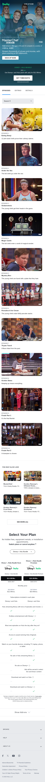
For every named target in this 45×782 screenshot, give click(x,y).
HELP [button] (5, 738)
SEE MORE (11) (22, 522)
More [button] (11, 48)
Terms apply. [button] (38, 696)
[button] (6, 90)
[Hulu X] (9, 755)
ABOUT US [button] (6, 746)
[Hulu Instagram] (19, 755)
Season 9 (7, 101)
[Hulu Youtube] (15, 755)
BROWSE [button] (6, 729)
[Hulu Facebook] (4, 755)
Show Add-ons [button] (21, 712)
